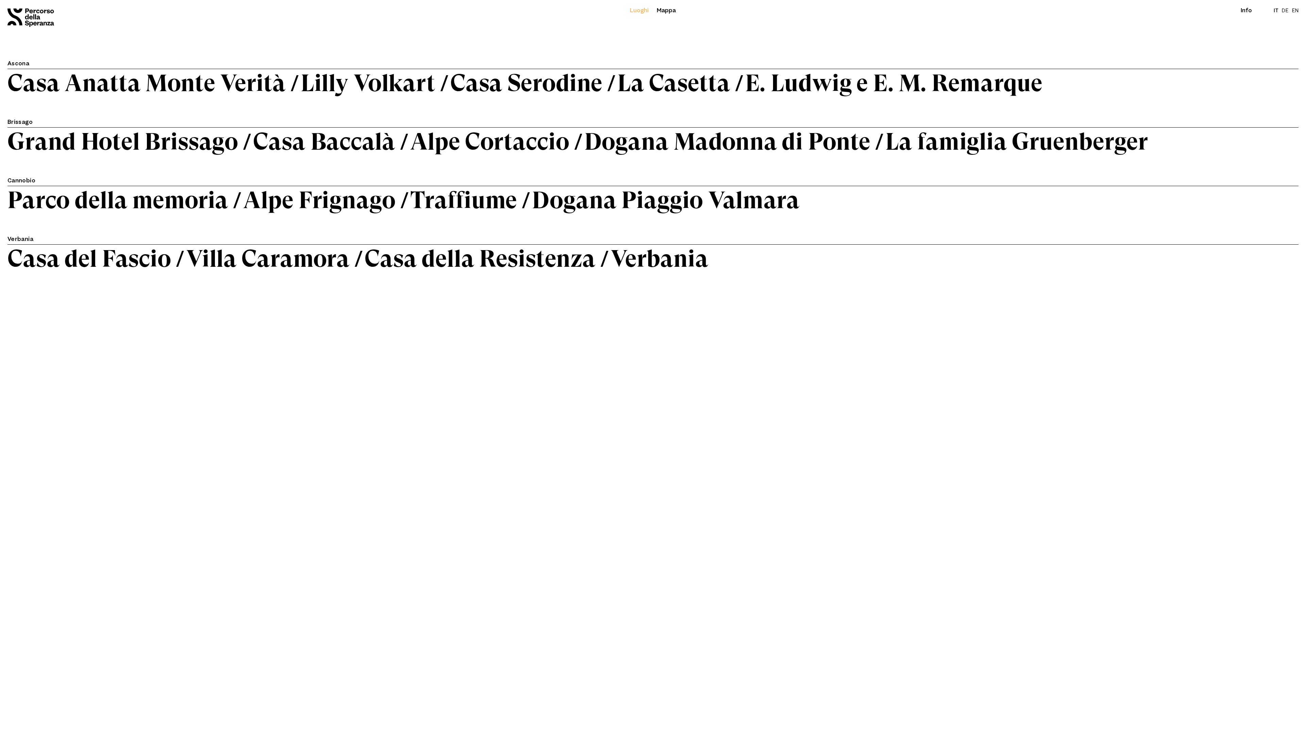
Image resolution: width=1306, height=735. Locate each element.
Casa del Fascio (89, 258)
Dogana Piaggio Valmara (666, 200)
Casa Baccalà (324, 141)
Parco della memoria (117, 200)
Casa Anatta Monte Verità (146, 83)
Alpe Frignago (319, 200)
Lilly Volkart (368, 83)
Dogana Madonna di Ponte (727, 141)
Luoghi (639, 10)
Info (1246, 10)
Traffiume (464, 200)
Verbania (659, 258)
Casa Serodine (526, 83)
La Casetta (673, 83)
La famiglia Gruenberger (1016, 141)
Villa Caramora (268, 258)
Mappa (666, 10)
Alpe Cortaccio (489, 141)
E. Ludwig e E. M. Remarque (893, 83)
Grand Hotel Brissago (122, 141)
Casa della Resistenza (480, 258)
